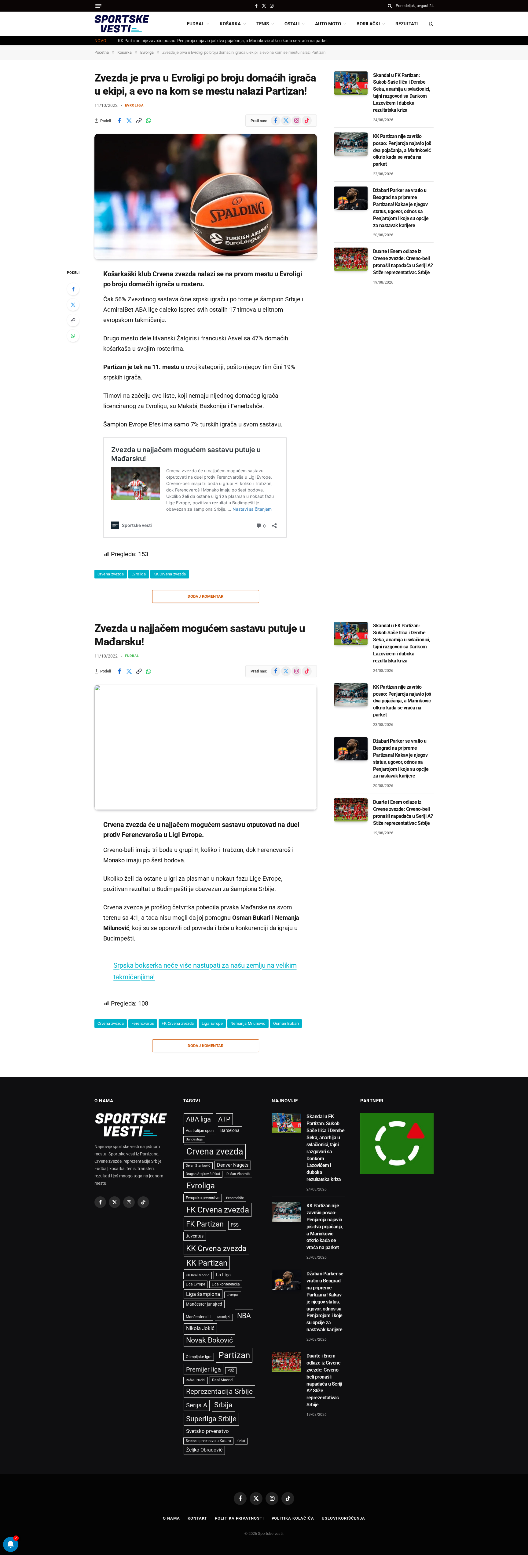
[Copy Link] (138, 120)
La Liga (223, 1275)
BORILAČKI (368, 24)
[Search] (390, 6)
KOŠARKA (230, 24)
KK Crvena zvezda (169, 574)
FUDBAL (195, 24)
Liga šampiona (203, 1294)
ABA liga (198, 1119)
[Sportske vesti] (121, 24)
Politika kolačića (293, 1518)
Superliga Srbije (211, 1419)
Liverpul (233, 1295)
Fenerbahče (235, 1198)
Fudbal (132, 656)
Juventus (195, 1236)
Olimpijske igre (198, 1356)
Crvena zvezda (110, 574)
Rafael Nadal (195, 1380)
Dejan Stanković (198, 1166)
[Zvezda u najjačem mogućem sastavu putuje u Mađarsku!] (205, 747)
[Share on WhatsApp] (148, 120)
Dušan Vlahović (238, 1174)
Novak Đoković (209, 1340)
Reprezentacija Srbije (219, 1391)
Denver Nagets (232, 1165)
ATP (224, 1119)
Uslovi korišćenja (343, 1518)
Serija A (196, 1405)
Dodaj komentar (205, 596)
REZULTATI (406, 24)
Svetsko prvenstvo (207, 1431)
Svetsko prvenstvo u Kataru (208, 1441)
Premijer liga (203, 1369)
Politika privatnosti (239, 1518)
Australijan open (200, 1130)
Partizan (234, 1355)
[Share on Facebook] (119, 120)
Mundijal (223, 1317)
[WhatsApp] (73, 336)
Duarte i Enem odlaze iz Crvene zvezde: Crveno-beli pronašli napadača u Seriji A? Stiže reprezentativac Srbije (403, 261)
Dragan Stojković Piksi (203, 1174)
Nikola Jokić (200, 1328)
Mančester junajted (204, 1304)
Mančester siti (198, 1316)
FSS (235, 1225)
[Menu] (98, 6)
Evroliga (134, 105)
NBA (244, 1315)
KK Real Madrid (197, 1275)
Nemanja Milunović (248, 1023)
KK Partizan (206, 1262)
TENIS (262, 24)
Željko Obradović (204, 1450)
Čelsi (241, 1441)
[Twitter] (73, 305)
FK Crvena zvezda (178, 1023)
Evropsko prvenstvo (202, 1197)
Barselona (230, 1130)
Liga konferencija (226, 1284)
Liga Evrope (212, 1023)
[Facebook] (73, 289)
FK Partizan (205, 1224)
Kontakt (197, 1518)
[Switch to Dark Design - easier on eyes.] (430, 23)
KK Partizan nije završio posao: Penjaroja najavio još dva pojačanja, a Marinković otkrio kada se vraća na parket (223, 40)
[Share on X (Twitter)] (129, 120)
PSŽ (231, 1370)
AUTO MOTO (328, 24)
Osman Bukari (286, 1023)
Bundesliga (194, 1139)
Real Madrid (222, 1380)
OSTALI (291, 24)
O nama (171, 1518)
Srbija (223, 1405)
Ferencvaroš (142, 1023)
